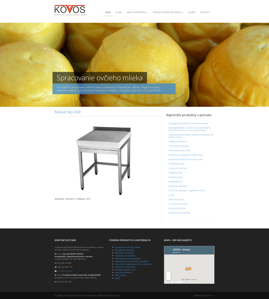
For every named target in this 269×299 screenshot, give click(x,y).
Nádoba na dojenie (178, 141)
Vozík (171, 195)
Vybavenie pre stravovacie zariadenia (131, 261)
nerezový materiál (123, 272)
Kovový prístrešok (177, 208)
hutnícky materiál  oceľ (125, 269)
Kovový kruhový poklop (179, 212)
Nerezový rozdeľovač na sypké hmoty (186, 155)
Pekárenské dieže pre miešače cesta (185, 159)
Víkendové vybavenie (124, 253)
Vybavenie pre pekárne (125, 255)
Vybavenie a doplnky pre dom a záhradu (133, 264)
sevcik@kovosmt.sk (65, 271)
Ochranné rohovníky (178, 204)
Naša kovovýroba (136, 12)
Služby (191, 12)
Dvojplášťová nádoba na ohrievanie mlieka (188, 123)
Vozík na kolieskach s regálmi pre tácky (187, 190)
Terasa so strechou (178, 168)
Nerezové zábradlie (178, 186)
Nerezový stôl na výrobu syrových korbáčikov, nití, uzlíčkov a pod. (191, 135)
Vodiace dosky (176, 177)
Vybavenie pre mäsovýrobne (128, 258)
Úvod (108, 12)
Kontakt (205, 12)
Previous (2, 64)
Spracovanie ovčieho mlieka (127, 247)
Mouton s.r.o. (208, 295)
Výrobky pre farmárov (124, 250)
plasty (117, 278)
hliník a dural (120, 275)
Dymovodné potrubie (179, 146)
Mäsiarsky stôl (175, 181)
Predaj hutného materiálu (167, 12)
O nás (119, 12)
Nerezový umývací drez (179, 150)
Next (267, 64)
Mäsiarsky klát (175, 172)
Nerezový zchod (176, 199)
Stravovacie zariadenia (125, 267)
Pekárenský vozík (177, 163)
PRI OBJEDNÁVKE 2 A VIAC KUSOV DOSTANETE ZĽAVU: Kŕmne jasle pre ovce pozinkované (189, 129)
